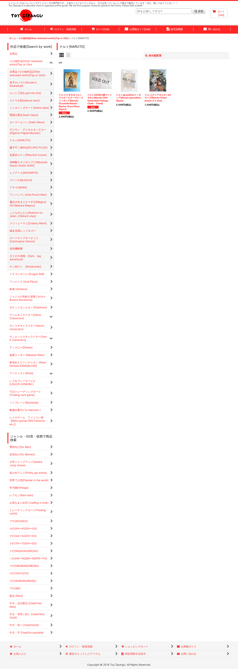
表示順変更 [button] (155, 55)
